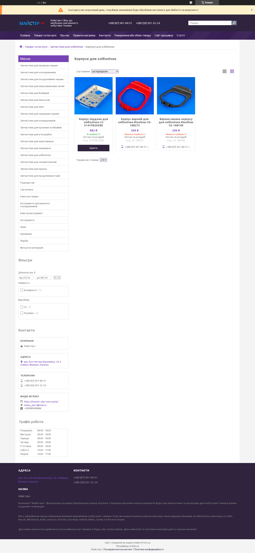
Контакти (105, 35)
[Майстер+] (32, 22)
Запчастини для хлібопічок (66, 46)
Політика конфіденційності (149, 549)
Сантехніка (26, 189)
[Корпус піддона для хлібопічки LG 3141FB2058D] (93, 95)
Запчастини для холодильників (38, 72)
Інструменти (27, 220)
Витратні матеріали (31, 247)
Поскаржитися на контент (118, 549)
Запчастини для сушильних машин (39, 113)
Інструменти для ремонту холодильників (35, 205)
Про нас (64, 35)
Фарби (24, 240)
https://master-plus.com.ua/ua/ (41, 401)
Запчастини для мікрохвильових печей (42, 86)
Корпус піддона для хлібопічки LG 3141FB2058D (93, 122)
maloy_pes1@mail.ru (35, 405)
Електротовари (29, 196)
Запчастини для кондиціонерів (37, 120)
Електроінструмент (31, 213)
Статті (181, 35)
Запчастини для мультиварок (37, 141)
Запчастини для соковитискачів (38, 162)
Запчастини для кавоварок (35, 148)
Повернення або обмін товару (132, 35)
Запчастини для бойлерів (34, 93)
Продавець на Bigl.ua (127, 546)
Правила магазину (84, 35)
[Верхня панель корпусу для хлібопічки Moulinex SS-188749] (176, 95)
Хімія (23, 227)
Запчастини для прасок (33, 169)
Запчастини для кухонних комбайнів (41, 127)
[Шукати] (234, 23)
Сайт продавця (164, 35)
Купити (93, 148)
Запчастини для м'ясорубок (36, 134)
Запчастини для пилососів (35, 100)
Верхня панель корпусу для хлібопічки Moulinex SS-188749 (176, 122)
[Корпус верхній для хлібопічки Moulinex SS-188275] (135, 95)
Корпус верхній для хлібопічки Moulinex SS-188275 (135, 122)
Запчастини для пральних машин (39, 65)
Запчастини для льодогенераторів (40, 175)
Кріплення (26, 234)
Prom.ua (145, 542)
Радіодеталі (27, 182)
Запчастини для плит (32, 106)
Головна (25, 35)
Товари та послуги (45, 35)
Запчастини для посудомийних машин (41, 79)
